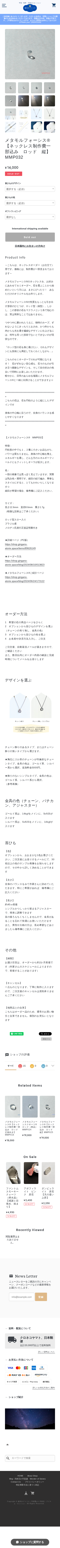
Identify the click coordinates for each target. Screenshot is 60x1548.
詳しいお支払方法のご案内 (44, 1388)
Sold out (30, 237)
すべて (11, 1066)
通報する (46, 1039)
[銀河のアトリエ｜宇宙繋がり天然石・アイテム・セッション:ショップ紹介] (30, 1419)
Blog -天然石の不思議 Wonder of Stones (27, 1479)
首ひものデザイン (13, 183)
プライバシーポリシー (34, 1482)
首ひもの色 (10, 197)
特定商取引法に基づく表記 (27, 1485)
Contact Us (16, 1482)
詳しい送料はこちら (46, 1352)
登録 (41, 1297)
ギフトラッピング (13, 211)
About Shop (32, 1476)
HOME (20, 1476)
